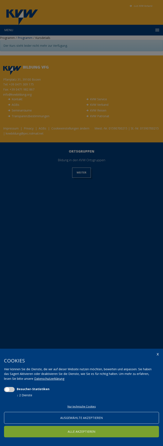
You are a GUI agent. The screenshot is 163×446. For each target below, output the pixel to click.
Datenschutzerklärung (49, 379)
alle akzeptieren (81, 431)
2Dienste (24, 395)
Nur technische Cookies (81, 406)
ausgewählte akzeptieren (81, 418)
